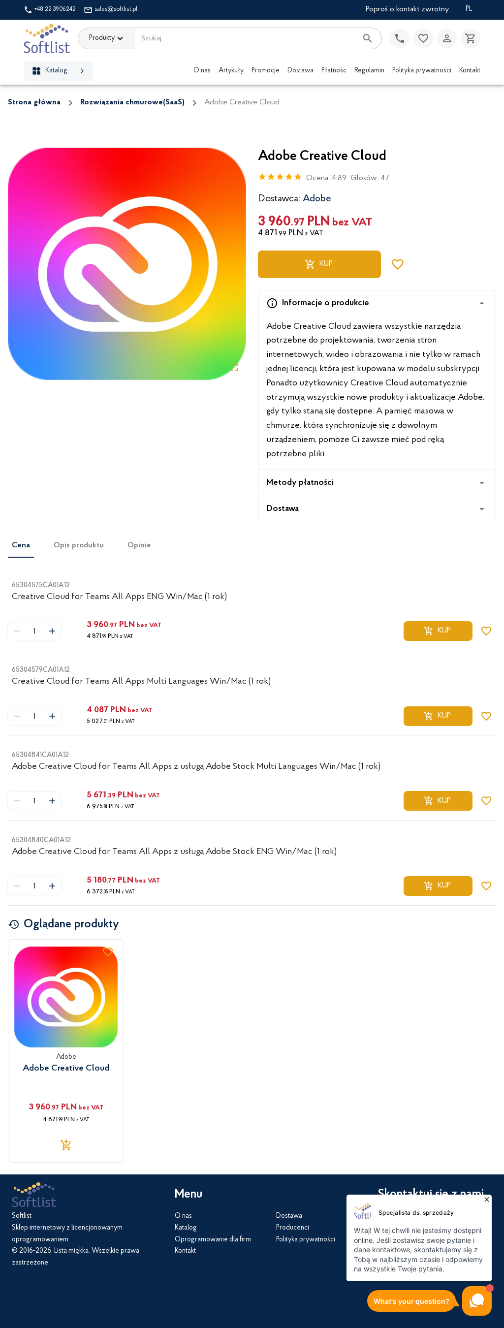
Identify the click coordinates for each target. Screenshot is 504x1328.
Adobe (317, 199)
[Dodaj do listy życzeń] (397, 264)
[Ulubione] (423, 38)
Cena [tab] (21, 545)
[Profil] (447, 38)
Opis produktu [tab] (79, 545)
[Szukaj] (368, 38)
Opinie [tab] (139, 545)
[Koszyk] (470, 38)
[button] (377, 303)
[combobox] (245, 38)
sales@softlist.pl (115, 9)
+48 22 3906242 (55, 9)
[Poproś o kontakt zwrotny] (400, 38)
